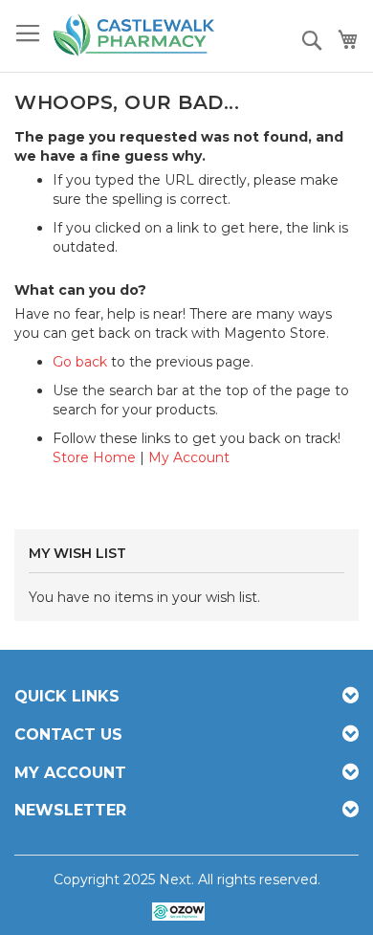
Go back (80, 361)
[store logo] (134, 36)
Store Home (94, 457)
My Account (189, 457)
